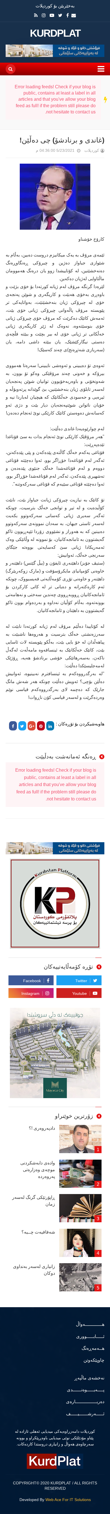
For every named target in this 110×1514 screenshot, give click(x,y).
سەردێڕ (106, 100)
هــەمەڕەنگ (93, 1348)
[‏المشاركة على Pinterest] (41, 725)
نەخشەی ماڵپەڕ (89, 1377)
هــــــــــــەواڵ (90, 1324)
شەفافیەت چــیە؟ (38, 1232)
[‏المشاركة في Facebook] (13, 725)
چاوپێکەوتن (93, 1360)
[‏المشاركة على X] (22, 725)
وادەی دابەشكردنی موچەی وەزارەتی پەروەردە (37, 1169)
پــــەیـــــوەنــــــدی (85, 1389)
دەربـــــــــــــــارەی (85, 1401)
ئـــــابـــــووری (90, 1336)
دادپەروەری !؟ (42, 1128)
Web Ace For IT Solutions (68, 1499)
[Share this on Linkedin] (50, 725)
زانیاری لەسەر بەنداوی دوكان (34, 1270)
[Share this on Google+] (32, 725)
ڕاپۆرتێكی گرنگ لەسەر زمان (33, 1200)
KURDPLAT (55, 33)
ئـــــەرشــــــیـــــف (85, 1413)
